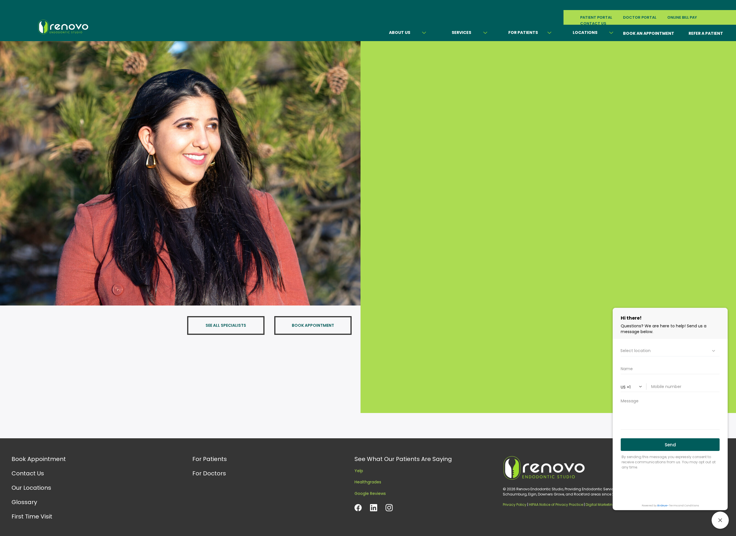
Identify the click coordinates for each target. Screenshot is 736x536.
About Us (399, 32)
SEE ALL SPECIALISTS (226, 325)
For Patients (523, 32)
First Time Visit (32, 516)
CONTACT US (593, 23)
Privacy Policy (514, 504)
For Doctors (209, 473)
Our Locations (31, 488)
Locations (585, 32)
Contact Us (28, 473)
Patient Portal (596, 17)
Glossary (24, 502)
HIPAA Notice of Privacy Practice (556, 504)
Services (461, 32)
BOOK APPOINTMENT (313, 325)
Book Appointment (39, 459)
